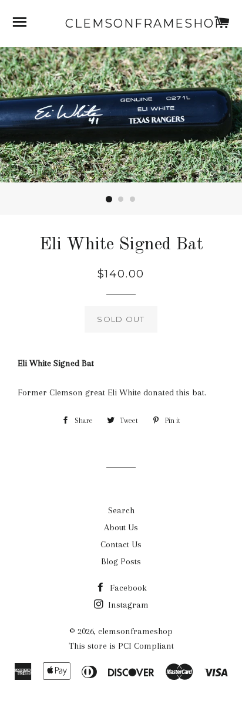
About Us (121, 527)
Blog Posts (121, 561)
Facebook (127, 587)
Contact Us (121, 544)
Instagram (127, 604)
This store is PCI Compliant (121, 646)
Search (121, 510)
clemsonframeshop (121, 23)
